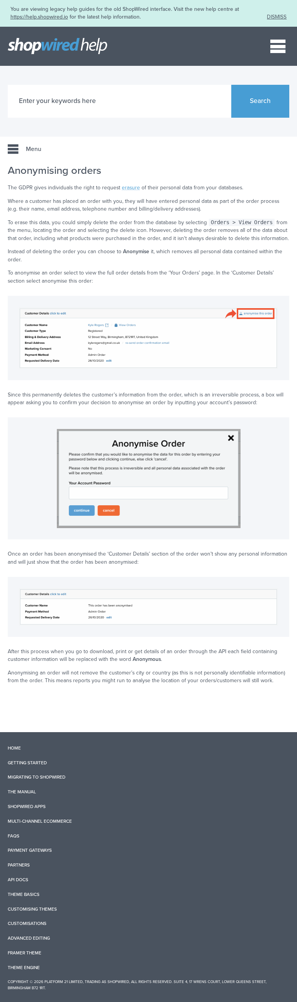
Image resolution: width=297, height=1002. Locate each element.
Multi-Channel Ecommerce (40, 821)
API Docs (18, 879)
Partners (19, 865)
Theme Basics (23, 894)
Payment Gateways (30, 850)
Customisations (27, 923)
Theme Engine (24, 967)
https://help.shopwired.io (39, 17)
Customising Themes (32, 909)
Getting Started (27, 762)
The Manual (22, 791)
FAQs (13, 836)
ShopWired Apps (27, 806)
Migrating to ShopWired (36, 777)
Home (14, 748)
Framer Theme (24, 953)
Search (260, 101)
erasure (131, 187)
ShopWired (118, 982)
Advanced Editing (29, 938)
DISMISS (277, 17)
